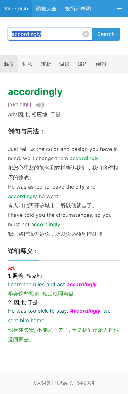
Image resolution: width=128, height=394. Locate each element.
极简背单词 (78, 8)
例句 (101, 64)
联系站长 (64, 382)
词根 (27, 64)
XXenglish (16, 8)
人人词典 (41, 382)
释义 (9, 64)
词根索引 (86, 382)
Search (106, 34)
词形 (64, 64)
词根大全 (46, 8)
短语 (82, 64)
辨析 (46, 64)
